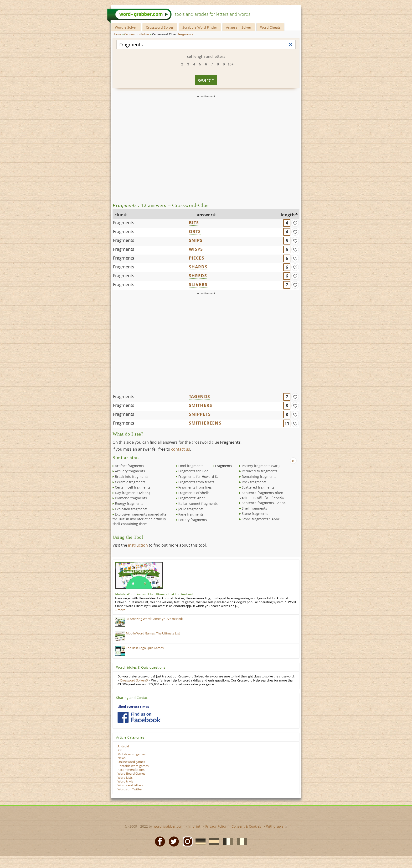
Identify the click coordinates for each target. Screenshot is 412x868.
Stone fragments (255, 513)
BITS (194, 222)
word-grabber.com (168, 826)
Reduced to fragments (259, 471)
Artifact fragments (129, 465)
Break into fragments (132, 476)
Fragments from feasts (196, 482)
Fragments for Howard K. (198, 476)
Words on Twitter (130, 789)
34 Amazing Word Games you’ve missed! (154, 619)
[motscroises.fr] (226, 841)
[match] (295, 223)
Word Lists (125, 778)
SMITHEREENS (205, 423)
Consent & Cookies (246, 826)
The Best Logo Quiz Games (145, 648)
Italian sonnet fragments (198, 503)
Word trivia (125, 781)
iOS (120, 750)
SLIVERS (198, 284)
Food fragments (190, 465)
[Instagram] (186, 841)
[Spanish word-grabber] (212, 841)
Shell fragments (254, 508)
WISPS (196, 249)
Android (123, 746)
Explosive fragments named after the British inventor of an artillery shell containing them (140, 519)
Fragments (123, 222)
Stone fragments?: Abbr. (261, 519)
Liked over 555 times (133, 707)
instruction (138, 545)
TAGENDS (199, 396)
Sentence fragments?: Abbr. (264, 503)
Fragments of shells (194, 492)
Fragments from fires (195, 487)
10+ (230, 64)
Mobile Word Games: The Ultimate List (153, 633)
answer (204, 215)
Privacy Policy (216, 826)
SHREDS (198, 275)
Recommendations (131, 770)
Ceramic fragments (130, 482)
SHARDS (198, 267)
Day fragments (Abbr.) (132, 492)
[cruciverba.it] (240, 841)
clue (119, 215)
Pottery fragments (192, 519)
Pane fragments (191, 514)
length (288, 215)
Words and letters (130, 785)
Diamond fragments (131, 498)
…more (120, 610)
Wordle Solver (126, 27)
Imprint (194, 826)
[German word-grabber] (199, 841)
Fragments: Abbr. (192, 498)
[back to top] (293, 460)
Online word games (131, 762)
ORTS (195, 231)
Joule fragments (191, 509)
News (121, 758)
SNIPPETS (200, 414)
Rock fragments (254, 482)
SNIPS (196, 240)
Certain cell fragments (132, 487)
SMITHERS (200, 405)
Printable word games (133, 766)
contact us (180, 449)
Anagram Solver (238, 27)
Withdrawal (275, 826)
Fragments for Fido (193, 471)
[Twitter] (172, 841)
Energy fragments (129, 503)
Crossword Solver (160, 27)
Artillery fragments (130, 471)
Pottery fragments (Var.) (260, 465)
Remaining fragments (259, 476)
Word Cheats (270, 27)
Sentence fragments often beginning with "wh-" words (261, 495)
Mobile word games (131, 754)
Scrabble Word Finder (199, 27)
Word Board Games (131, 774)
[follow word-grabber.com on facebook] (139, 717)
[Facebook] (158, 841)
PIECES (196, 258)
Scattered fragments (258, 487)
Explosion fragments (131, 509)
